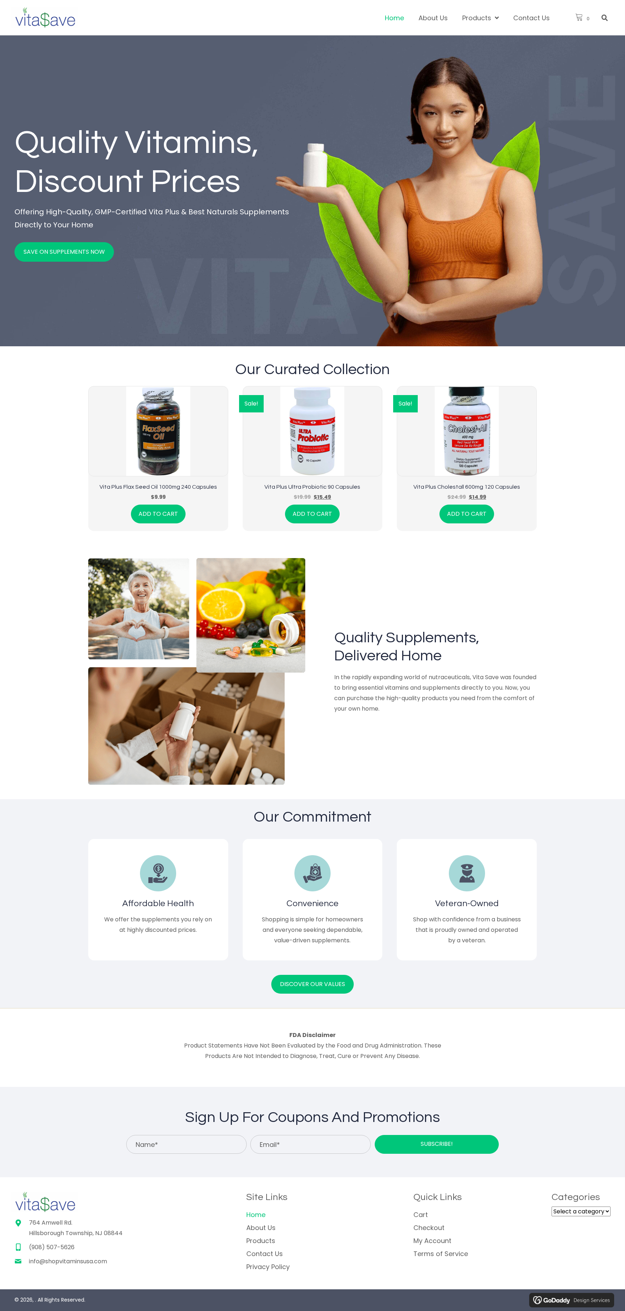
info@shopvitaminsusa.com (68, 1261)
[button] (437, 1144)
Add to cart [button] (158, 514)
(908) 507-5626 (52, 1247)
